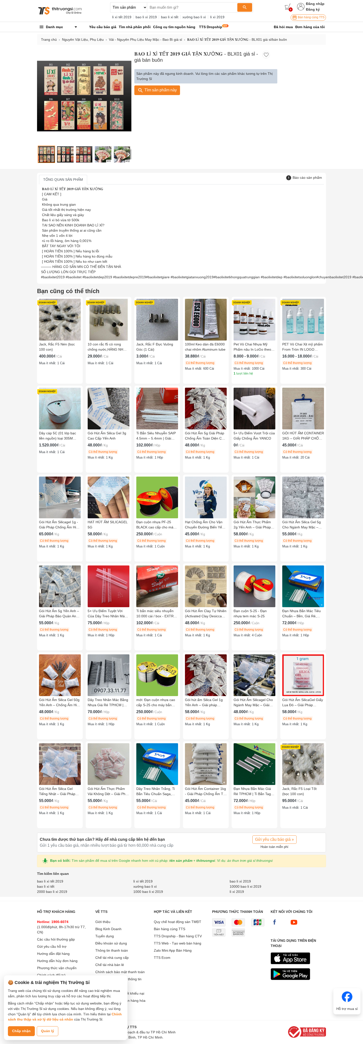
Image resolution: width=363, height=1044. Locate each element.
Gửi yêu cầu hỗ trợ (51, 946)
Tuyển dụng (104, 936)
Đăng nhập (315, 4)
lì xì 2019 (217, 17)
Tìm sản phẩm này (160, 90)
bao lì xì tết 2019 (50, 881)
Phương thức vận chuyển (57, 968)
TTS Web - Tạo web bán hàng (177, 943)
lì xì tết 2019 (121, 17)
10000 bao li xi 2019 (245, 886)
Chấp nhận (21, 1031)
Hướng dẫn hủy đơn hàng (57, 961)
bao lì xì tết (169, 17)
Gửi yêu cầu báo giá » (274, 839)
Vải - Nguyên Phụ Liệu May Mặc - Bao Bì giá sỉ (145, 39)
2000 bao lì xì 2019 (52, 892)
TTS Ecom (162, 958)
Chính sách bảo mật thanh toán (120, 972)
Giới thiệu (102, 922)
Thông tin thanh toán (111, 950)
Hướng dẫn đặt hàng (53, 954)
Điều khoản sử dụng (111, 943)
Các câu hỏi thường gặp (56, 939)
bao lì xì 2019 (146, 17)
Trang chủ (49, 39)
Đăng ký (313, 9)
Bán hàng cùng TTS (310, 17)
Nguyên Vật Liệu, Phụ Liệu (83, 39)
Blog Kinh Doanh (108, 929)
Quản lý (47, 1031)
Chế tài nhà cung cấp (112, 958)
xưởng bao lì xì (194, 17)
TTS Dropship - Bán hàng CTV (178, 936)
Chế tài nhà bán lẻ (109, 965)
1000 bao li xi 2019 (148, 892)
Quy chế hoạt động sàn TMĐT (177, 922)
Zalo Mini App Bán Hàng (173, 950)
